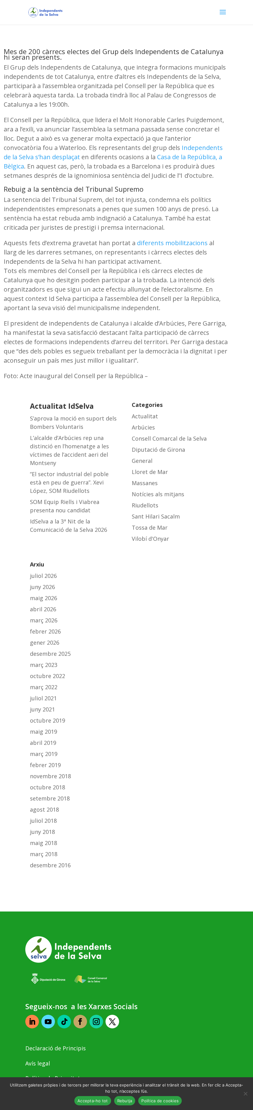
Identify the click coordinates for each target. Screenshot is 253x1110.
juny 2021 (42, 709)
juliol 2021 (43, 698)
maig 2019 (43, 731)
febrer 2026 (45, 631)
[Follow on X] (112, 1021)
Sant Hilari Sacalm (156, 516)
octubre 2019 (47, 720)
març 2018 (43, 854)
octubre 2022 (47, 676)
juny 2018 (42, 831)
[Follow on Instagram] (96, 1021)
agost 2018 (44, 809)
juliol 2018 (43, 820)
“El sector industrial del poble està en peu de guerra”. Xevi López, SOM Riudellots (69, 482)
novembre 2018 (50, 776)
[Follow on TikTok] (64, 1021)
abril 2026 (43, 609)
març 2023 (43, 664)
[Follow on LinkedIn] (32, 1021)
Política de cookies (160, 1100)
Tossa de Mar (150, 527)
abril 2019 (43, 742)
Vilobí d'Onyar (150, 538)
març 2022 (43, 687)
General (142, 460)
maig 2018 (43, 843)
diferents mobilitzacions (172, 243)
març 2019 (43, 754)
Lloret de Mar (150, 472)
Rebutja (124, 1100)
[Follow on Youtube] (48, 1021)
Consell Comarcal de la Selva (169, 438)
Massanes (145, 483)
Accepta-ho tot (92, 1100)
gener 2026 (44, 642)
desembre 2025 (50, 653)
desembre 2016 (50, 865)
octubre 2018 (47, 787)
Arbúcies (143, 427)
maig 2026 (43, 598)
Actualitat (145, 416)
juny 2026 (42, 587)
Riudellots (145, 505)
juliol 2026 (43, 575)
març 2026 (43, 620)
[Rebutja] (245, 1094)
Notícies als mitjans (158, 494)
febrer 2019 (45, 765)
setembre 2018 (50, 798)
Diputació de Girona (158, 449)
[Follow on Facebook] (80, 1021)
